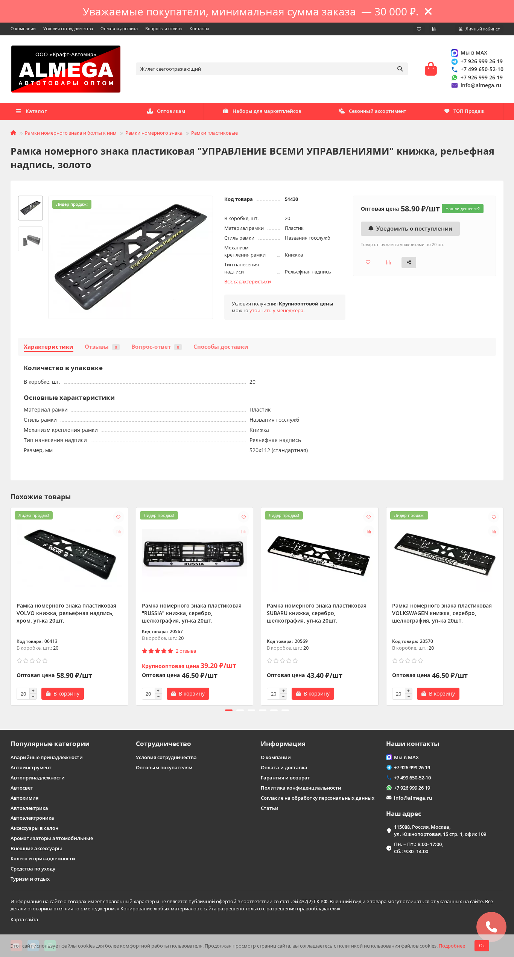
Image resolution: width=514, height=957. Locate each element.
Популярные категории (50, 743)
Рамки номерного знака (153, 132)
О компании (23, 28)
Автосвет (22, 787)
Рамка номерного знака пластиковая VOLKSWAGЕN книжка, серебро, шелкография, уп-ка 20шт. (442, 613)
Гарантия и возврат (285, 777)
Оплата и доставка (119, 28)
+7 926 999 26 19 (482, 61)
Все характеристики (247, 281)
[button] (11, 605)
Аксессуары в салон (34, 828)
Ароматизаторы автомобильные (52, 838)
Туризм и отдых (30, 878)
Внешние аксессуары (36, 848)
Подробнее (452, 945)
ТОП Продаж (468, 111)
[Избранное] (419, 29)
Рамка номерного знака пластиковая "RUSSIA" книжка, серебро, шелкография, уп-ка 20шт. (192, 613)
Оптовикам (171, 111)
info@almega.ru (481, 85)
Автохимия (24, 797)
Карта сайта (24, 919)
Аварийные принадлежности (47, 757)
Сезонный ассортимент (377, 111)
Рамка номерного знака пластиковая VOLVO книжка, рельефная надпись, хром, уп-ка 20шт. (66, 613)
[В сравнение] (118, 531)
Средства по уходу (33, 868)
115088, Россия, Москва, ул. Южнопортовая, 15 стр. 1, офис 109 (440, 830)
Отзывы (101, 347)
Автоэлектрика (29, 808)
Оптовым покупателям (164, 767)
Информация (283, 743)
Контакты (199, 28)
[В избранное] (118, 517)
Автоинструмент (31, 767)
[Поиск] (400, 69)
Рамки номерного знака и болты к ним (71, 132)
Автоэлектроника (32, 817)
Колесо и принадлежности (43, 858)
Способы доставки (220, 347)
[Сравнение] (434, 29)
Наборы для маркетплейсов (267, 111)
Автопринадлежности (38, 777)
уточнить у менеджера (276, 310)
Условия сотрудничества (68, 28)
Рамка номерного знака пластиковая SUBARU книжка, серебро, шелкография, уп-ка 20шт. (316, 613)
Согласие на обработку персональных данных (317, 797)
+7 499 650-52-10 (482, 69)
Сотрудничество (163, 743)
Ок (482, 945)
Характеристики (48, 347)
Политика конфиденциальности (301, 787)
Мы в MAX (474, 52)
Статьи (269, 808)
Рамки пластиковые (214, 132)
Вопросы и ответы (163, 28)
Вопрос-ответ (155, 347)
